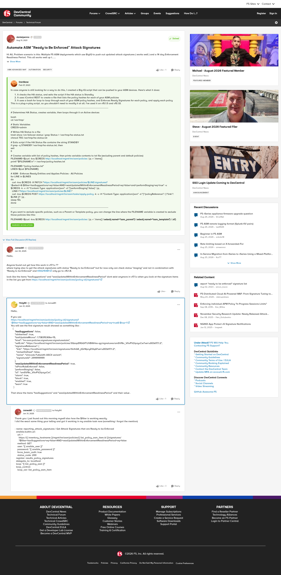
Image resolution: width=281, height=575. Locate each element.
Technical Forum (33, 22)
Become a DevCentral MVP (56, 533)
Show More (15, 61)
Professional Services (168, 514)
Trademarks (92, 563)
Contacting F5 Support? (207, 345)
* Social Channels (203, 383)
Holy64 (23, 303)
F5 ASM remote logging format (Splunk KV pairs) (226, 223)
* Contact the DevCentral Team (210, 369)
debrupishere (222, 297)
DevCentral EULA (56, 527)
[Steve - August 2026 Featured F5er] (234, 106)
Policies (104, 563)
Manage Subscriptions (168, 511)
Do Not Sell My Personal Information (156, 563)
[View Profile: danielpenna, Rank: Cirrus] (11, 39)
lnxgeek (218, 327)
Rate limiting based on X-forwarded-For (222, 244)
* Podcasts (200, 380)
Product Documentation (112, 511)
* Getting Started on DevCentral (211, 354)
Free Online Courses (112, 527)
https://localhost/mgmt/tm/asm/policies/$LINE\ (46, 191)
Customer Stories (112, 521)
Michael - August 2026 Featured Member (218, 71)
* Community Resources (207, 366)
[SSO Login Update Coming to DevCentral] (234, 162)
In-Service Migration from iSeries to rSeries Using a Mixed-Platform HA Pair (236, 254)
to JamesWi (50, 303)
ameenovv (221, 247)
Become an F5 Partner (225, 518)
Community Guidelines (56, 524)
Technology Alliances (225, 514)
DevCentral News (200, 75)
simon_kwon (221, 287)
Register (261, 13)
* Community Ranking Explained (211, 363)
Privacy (114, 563)
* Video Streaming (204, 386)
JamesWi (19, 248)
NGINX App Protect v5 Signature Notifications (225, 324)
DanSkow (23, 82)
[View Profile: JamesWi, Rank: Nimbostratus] (10, 249)
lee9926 (220, 227)
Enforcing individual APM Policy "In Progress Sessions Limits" (233, 304)
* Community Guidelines (207, 357)
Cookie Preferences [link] (185, 563)
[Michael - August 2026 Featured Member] (234, 50)
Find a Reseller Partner (225, 511)
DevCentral (7, 22)
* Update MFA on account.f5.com (212, 371)
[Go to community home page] (17, 13)
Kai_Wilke (220, 307)
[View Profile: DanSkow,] (14, 83)
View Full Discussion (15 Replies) (21, 240)
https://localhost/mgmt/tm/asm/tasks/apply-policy (66, 194)
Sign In (273, 13)
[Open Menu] (276, 22)
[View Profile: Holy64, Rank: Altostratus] (14, 304)
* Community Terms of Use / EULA (212, 360)
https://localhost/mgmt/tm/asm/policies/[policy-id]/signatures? (66, 279)
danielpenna (22, 37)
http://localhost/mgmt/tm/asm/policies (66, 158)
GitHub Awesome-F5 (205, 391)
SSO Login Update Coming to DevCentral (218, 183)
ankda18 (220, 237)
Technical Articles (56, 518)
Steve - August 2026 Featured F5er (215, 127)
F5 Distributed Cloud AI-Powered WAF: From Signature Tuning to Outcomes (235, 293)
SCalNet (220, 217)
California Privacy (128, 563)
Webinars (112, 524)
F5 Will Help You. (211, 342)
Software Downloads (169, 521)
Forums (19, 22)
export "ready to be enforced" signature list (223, 283)
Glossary (112, 518)
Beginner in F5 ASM (211, 234)
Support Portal (168, 524)
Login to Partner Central (225, 521)
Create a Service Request (168, 518)
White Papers (112, 514)
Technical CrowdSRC (56, 521)
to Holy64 (56, 410)
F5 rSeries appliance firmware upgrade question (226, 213)
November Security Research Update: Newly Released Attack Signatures (233, 314)
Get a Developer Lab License (56, 530)
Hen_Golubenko (223, 317)
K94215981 (43, 270)
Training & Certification (112, 530)
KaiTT (218, 257)
